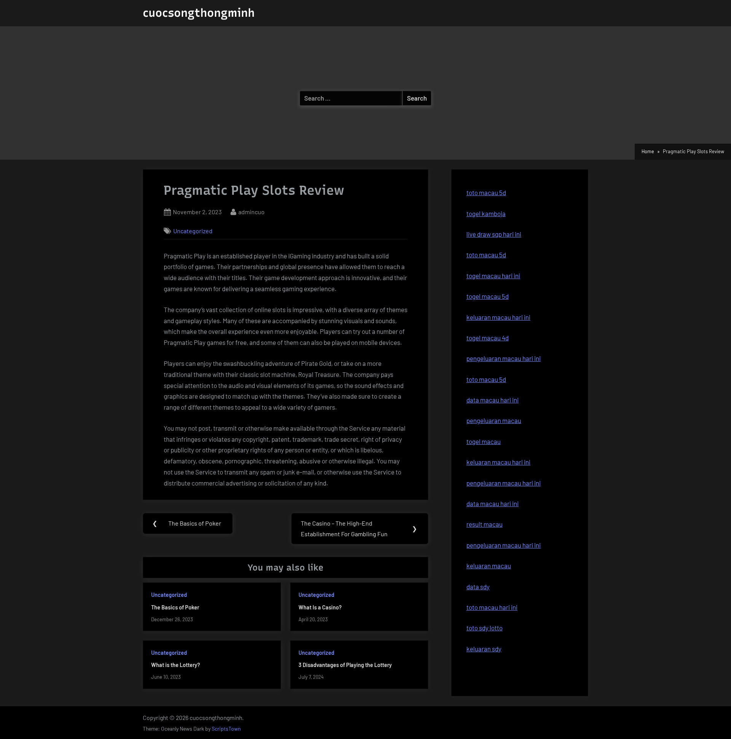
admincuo (251, 211)
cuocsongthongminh (199, 12)
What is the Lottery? (175, 665)
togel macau (483, 441)
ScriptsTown (226, 728)
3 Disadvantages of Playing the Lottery (345, 665)
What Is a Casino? (320, 607)
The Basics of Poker (175, 607)
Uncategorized (192, 230)
